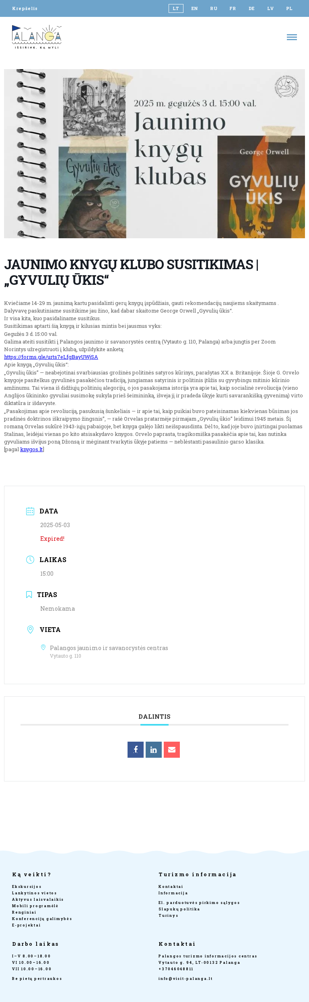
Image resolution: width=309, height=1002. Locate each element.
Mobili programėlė (35, 906)
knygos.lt (31, 449)
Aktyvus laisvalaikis (38, 899)
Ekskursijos (26, 886)
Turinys (168, 915)
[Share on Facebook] (136, 750)
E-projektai (26, 925)
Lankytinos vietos (34, 893)
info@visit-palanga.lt (186, 978)
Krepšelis (25, 8)
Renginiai (24, 912)
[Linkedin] (154, 750)
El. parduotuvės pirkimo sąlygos (199, 902)
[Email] (172, 750)
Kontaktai (171, 886)
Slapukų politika (179, 909)
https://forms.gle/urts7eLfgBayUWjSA (51, 357)
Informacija (173, 893)
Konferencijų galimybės (42, 918)
